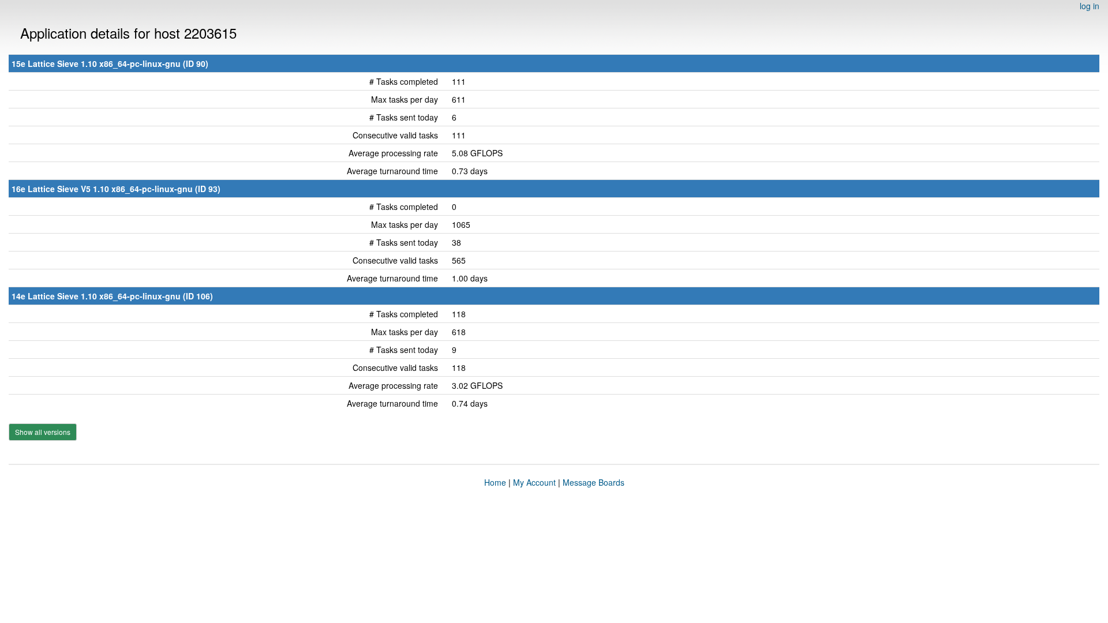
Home (495, 482)
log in (1089, 6)
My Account (534, 482)
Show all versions (42, 432)
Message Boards (593, 482)
